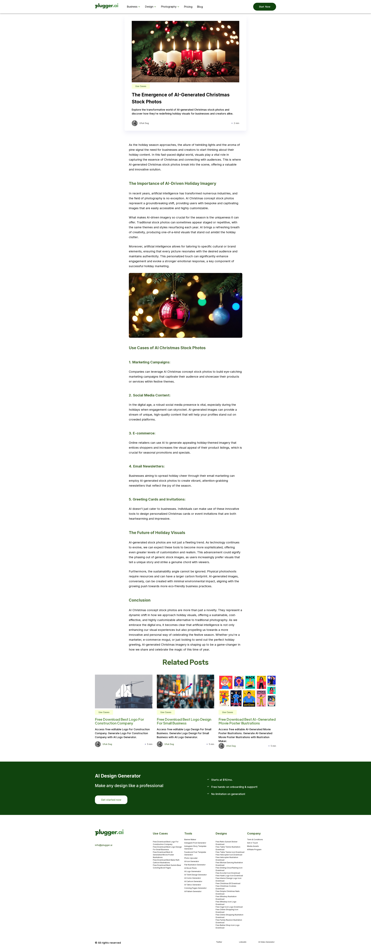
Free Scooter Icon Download (228, 873)
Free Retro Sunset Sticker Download (226, 843)
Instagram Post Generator (195, 843)
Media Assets (253, 846)
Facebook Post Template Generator (195, 853)
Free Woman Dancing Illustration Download (229, 863)
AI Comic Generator (192, 878)
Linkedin (242, 942)
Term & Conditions (255, 839)
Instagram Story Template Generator (195, 847)
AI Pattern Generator (192, 891)
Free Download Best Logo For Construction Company (165, 843)
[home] (107, 6)
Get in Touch (252, 843)
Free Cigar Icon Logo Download (229, 907)
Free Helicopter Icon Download (229, 855)
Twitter (219, 942)
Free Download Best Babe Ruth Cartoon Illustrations (166, 861)
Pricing (188, 6)
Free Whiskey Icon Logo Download (226, 903)
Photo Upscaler (191, 858)
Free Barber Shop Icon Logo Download (228, 926)
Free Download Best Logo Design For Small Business (167, 848)
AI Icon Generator (191, 861)
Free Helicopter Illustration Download (227, 858)
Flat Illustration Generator (194, 865)
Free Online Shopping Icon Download (227, 910)
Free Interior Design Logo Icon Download (228, 879)
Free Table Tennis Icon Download (230, 852)
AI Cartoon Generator (193, 881)
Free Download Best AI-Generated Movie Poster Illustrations (163, 854)
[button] (134, 6)
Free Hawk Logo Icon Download (229, 875)
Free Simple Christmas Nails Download (228, 892)
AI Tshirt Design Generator (195, 875)
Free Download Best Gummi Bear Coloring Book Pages (167, 866)
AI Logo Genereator (192, 871)
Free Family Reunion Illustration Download (229, 921)
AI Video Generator (266, 942)
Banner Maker (190, 839)
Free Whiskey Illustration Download (226, 897)
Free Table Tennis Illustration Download (228, 848)
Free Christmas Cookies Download (226, 887)
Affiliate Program (254, 849)
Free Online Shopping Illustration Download (229, 916)
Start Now (264, 6)
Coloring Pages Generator (195, 888)
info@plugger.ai (103, 845)
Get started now (111, 799)
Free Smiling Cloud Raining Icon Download (229, 869)
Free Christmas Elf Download (228, 883)
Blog (200, 6)
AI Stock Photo (190, 868)
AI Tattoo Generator (192, 885)
